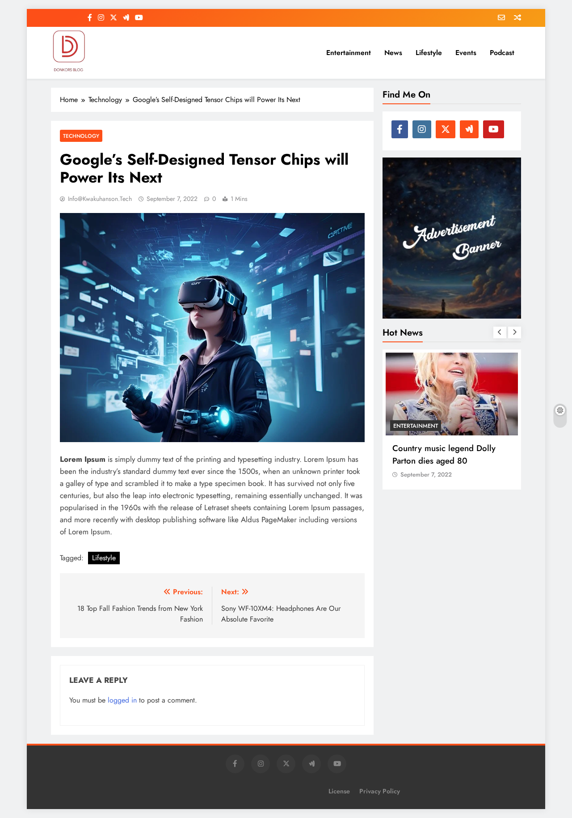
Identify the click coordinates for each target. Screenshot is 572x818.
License (339, 791)
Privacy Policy (379, 791)
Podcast (502, 52)
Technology (81, 136)
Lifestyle (429, 52)
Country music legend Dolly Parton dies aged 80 (444, 454)
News (393, 52)
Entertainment (348, 52)
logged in (122, 700)
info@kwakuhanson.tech (100, 198)
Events (465, 52)
